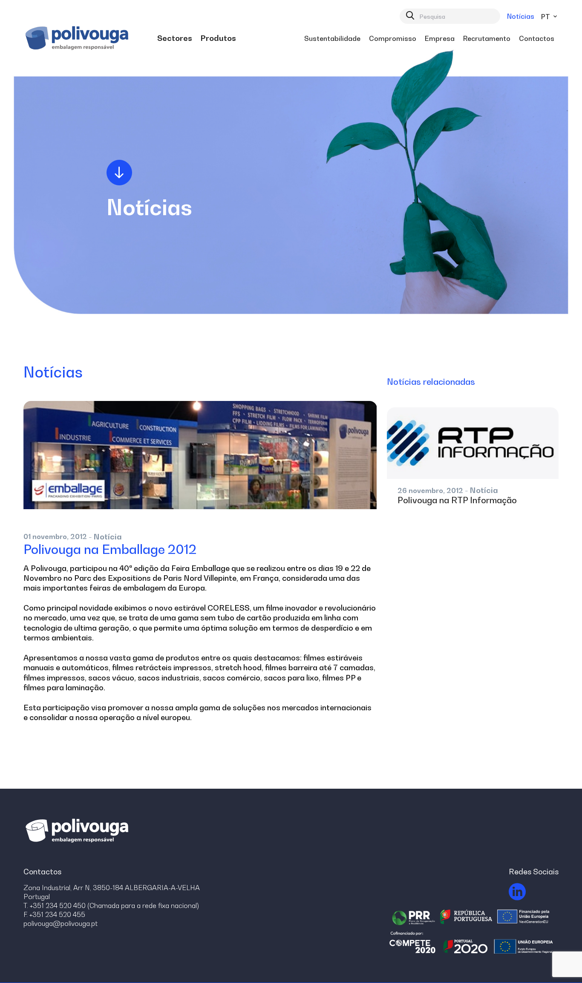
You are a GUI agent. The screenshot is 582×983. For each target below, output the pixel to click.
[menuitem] (174, 38)
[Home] (78, 38)
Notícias (520, 16)
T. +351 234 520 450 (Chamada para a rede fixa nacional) (111, 905)
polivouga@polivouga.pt (60, 923)
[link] (174, 38)
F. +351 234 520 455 (54, 914)
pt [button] (546, 16)
